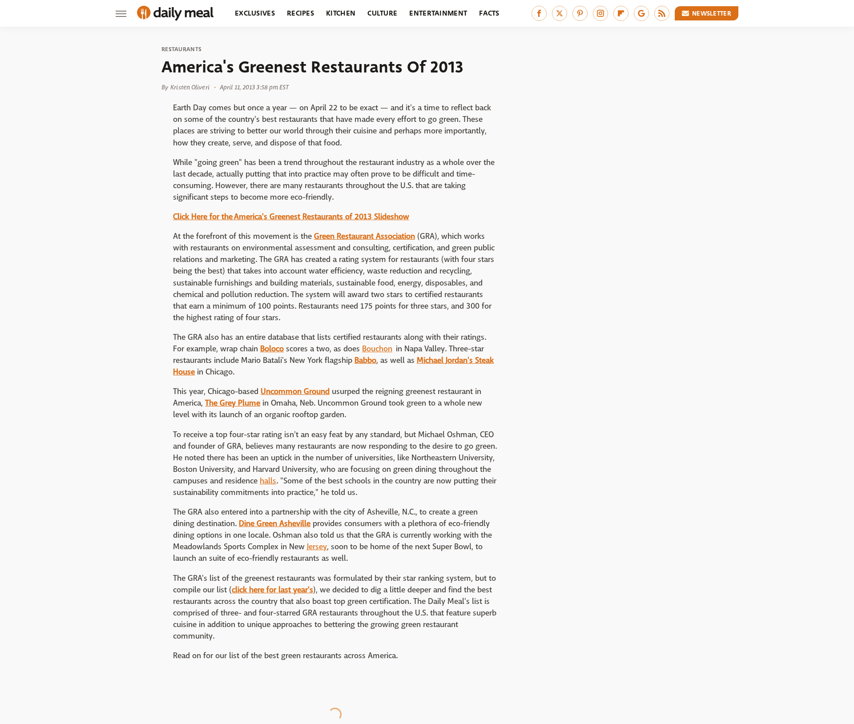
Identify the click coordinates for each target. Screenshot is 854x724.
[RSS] (661, 13)
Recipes (300, 13)
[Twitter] (559, 13)
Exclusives (255, 13)
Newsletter (711, 13)
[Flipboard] (620, 13)
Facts (489, 13)
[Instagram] (600, 13)
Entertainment (438, 13)
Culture (382, 13)
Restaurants (181, 49)
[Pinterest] (580, 13)
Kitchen (340, 13)
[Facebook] (539, 13)
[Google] (641, 13)
